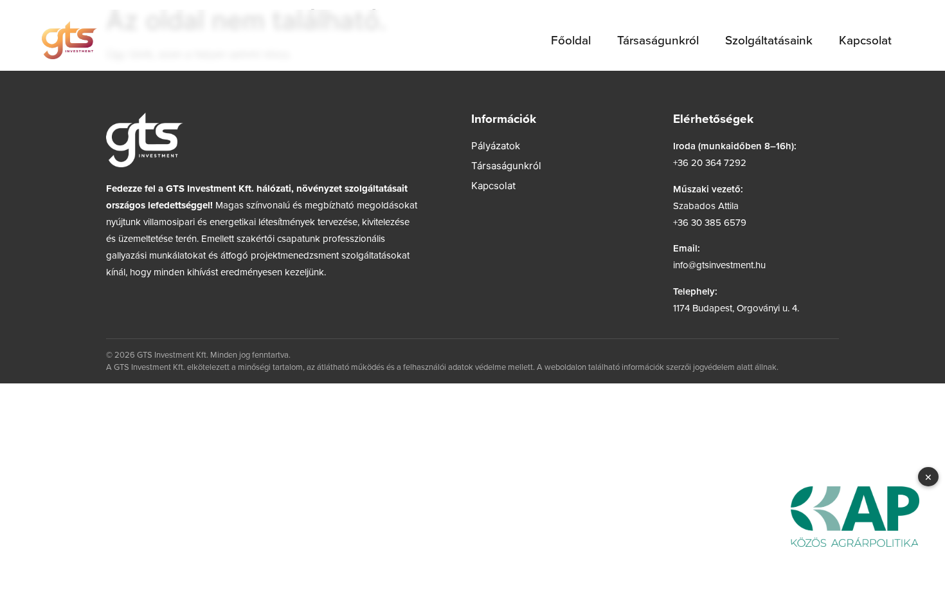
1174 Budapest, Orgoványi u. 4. (736, 308)
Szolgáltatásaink (769, 39)
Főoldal (571, 39)
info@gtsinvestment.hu (719, 264)
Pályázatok (495, 146)
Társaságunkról (658, 39)
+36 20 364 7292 (709, 162)
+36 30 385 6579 (709, 222)
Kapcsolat (865, 39)
